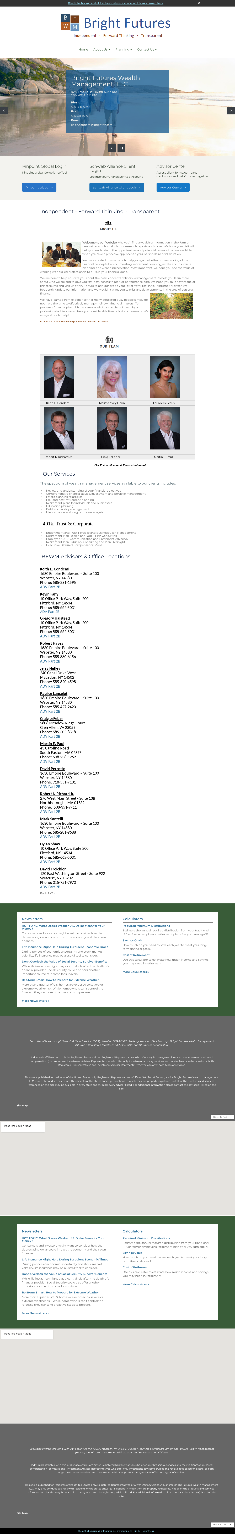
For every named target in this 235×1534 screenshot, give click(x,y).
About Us (100, 49)
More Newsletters (35, 1000)
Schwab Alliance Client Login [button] (115, 187)
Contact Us (145, 49)
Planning (122, 49)
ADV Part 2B (50, 587)
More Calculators (136, 972)
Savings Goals (132, 940)
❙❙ (121, 147)
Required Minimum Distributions (146, 925)
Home (83, 49)
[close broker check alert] (198, 3)
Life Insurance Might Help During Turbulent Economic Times (65, 947)
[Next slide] (231, 110)
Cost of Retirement (136, 955)
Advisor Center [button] (171, 187)
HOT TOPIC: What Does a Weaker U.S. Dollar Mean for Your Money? (63, 927)
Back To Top (220, 1117)
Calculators (133, 919)
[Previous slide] (4, 110)
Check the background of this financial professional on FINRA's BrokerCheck (115, 3)
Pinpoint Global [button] (37, 187)
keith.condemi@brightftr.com (92, 124)
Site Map (22, 1105)
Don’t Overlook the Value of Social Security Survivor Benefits (64, 961)
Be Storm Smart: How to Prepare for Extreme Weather (60, 980)
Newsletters (32, 919)
